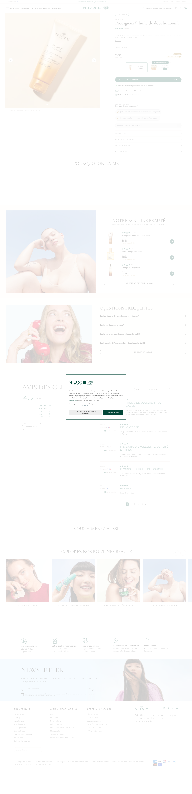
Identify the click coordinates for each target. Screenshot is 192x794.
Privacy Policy (73, 400)
